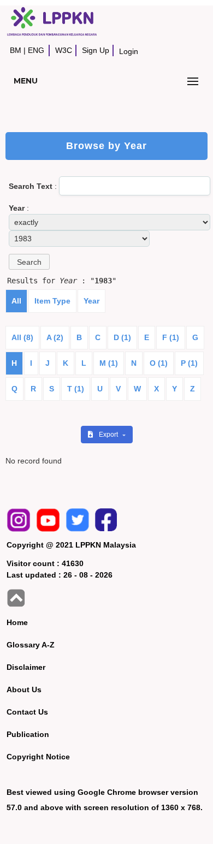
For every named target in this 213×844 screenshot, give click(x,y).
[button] (29, 262)
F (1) (170, 337)
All (16, 300)
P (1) (189, 363)
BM (15, 50)
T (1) (75, 388)
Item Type (52, 300)
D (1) (122, 337)
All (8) (22, 337)
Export (109, 434)
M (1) (108, 363)
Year (91, 300)
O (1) (159, 363)
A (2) (54, 337)
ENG (36, 50)
